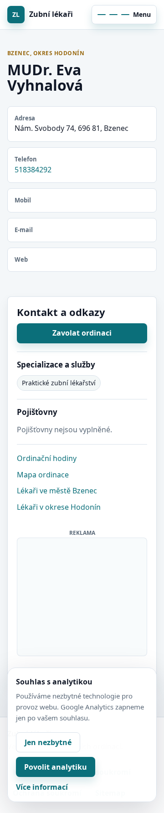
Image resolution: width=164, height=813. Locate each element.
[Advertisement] (82, 595)
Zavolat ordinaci (82, 333)
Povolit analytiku (55, 767)
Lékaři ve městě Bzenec (57, 491)
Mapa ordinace (43, 475)
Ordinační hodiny (47, 458)
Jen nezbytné (48, 742)
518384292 (33, 170)
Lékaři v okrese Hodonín (59, 507)
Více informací (42, 787)
